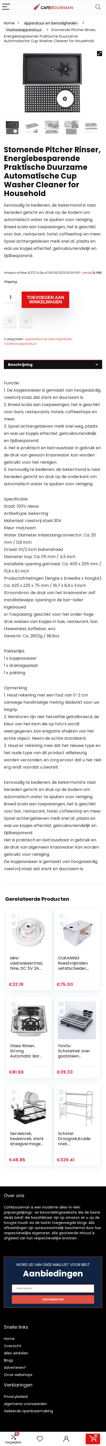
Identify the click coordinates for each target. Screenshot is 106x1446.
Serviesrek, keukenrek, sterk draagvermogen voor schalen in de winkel (27, 1144)
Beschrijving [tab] (20, 364)
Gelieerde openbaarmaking (28, 1411)
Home (9, 23)
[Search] (98, 7)
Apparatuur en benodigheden (50, 23)
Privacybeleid (16, 1396)
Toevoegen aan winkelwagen (45, 299)
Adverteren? (15, 1367)
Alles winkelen (16, 1353)
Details (86, 272)
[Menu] (6, 7)
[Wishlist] (40, 1439)
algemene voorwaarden (25, 1403)
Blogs (8, 1360)
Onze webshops (18, 1374)
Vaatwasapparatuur (24, 29)
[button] (99, 53)
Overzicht (12, 1345)
